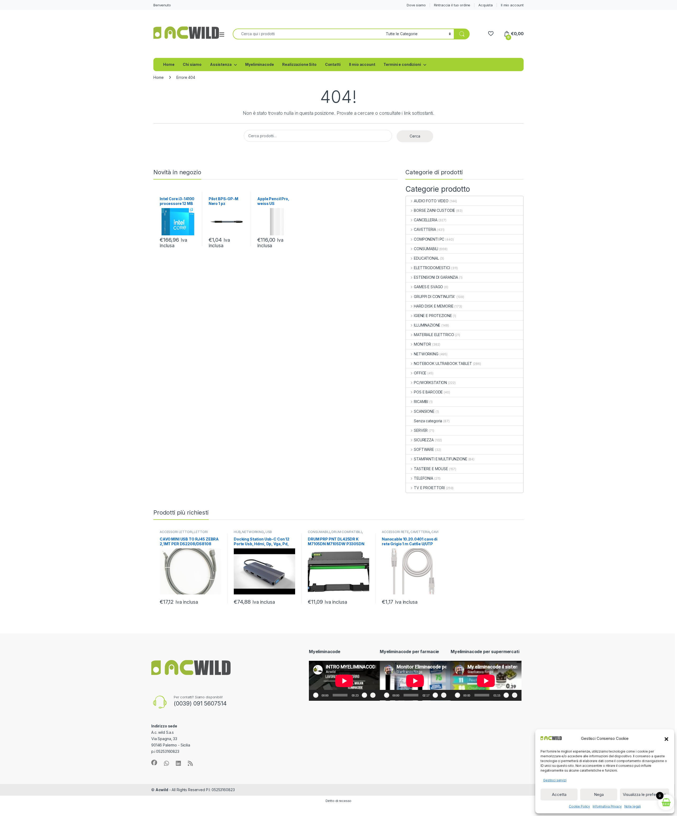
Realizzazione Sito (299, 64)
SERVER (421, 430)
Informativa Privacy (607, 806)
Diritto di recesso (338, 801)
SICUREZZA (424, 440)
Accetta (559, 794)
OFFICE (420, 373)
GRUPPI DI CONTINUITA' (434, 296)
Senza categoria (428, 421)
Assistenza (221, 64)
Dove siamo (416, 5)
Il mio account (512, 5)
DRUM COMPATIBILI (346, 532)
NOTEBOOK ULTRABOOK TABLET (443, 363)
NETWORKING (426, 354)
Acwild (161, 789)
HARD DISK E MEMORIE (433, 306)
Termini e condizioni (402, 64)
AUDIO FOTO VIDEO (431, 201)
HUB (237, 532)
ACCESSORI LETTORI (176, 532)
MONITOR (422, 344)
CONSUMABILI (426, 248)
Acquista (485, 5)
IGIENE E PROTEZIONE (433, 315)
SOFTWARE (424, 449)
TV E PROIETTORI (429, 487)
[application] (344, 681)
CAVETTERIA (425, 229)
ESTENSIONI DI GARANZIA (436, 277)
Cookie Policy (579, 806)
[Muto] (364, 695)
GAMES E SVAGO (428, 287)
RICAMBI (421, 401)
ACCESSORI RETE (395, 532)
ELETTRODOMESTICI (432, 267)
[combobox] (308, 34)
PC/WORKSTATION (430, 382)
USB (269, 532)
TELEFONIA (423, 478)
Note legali (632, 806)
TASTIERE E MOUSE (431, 468)
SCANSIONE (424, 411)
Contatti (333, 64)
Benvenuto (162, 5)
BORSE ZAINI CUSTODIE (434, 210)
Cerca (415, 136)
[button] (666, 738)
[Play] (315, 695)
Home (168, 64)
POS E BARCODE (428, 392)
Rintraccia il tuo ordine (452, 5)
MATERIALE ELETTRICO (434, 334)
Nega (599, 794)
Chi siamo (192, 64)
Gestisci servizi (554, 780)
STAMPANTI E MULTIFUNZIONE (440, 459)
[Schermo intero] (373, 695)
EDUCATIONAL (426, 258)
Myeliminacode (259, 64)
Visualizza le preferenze (644, 794)
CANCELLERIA (425, 220)
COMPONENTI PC (429, 239)
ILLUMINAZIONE (427, 325)
